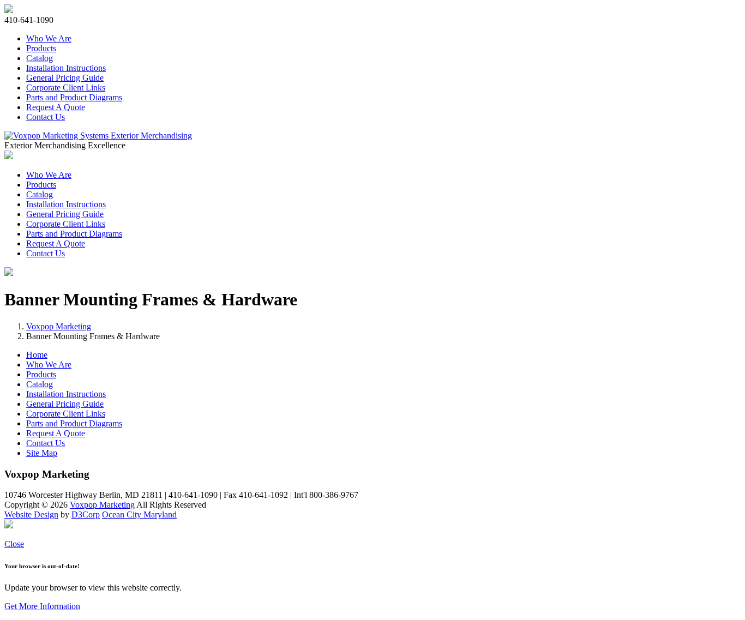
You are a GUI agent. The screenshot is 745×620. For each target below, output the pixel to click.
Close (14, 544)
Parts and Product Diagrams (74, 97)
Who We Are (48, 38)
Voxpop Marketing (58, 326)
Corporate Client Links (65, 87)
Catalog (39, 58)
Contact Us (45, 117)
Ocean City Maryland (139, 514)
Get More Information (42, 606)
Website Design (31, 514)
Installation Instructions (66, 68)
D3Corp (85, 514)
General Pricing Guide (65, 77)
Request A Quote (55, 107)
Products (41, 48)
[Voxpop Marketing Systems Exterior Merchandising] (98, 135)
